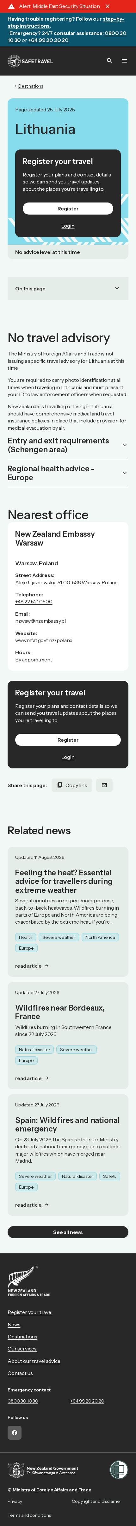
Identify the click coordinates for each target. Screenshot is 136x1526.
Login (67, 225)
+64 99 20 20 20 (87, 1401)
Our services (22, 1348)
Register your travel (30, 1312)
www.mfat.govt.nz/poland (43, 640)
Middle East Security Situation (66, 6)
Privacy (15, 1501)
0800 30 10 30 (23, 1401)
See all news (68, 1232)
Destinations (22, 1336)
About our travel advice (34, 1361)
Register (68, 208)
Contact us (20, 1373)
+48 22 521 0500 (34, 601)
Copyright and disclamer (96, 1501)
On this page (68, 288)
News (14, 1324)
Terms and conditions (29, 1515)
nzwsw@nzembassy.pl (40, 621)
